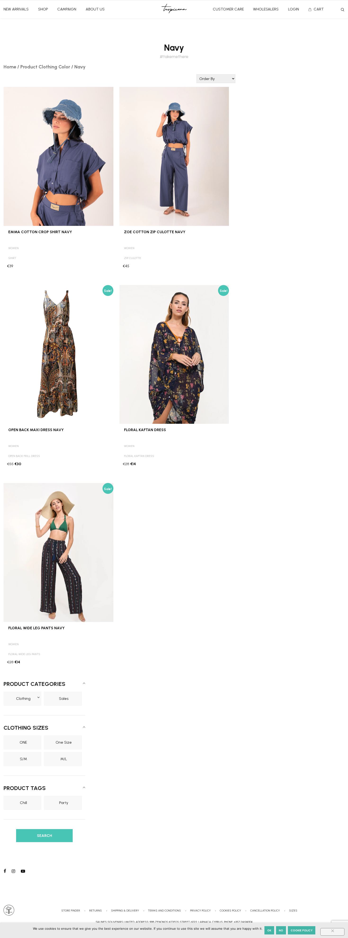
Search (342, 10)
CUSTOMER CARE (228, 9)
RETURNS (95, 910)
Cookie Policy (301, 930)
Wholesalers (266, 9)
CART (319, 9)
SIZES (293, 910)
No (281, 930)
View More (58, 92)
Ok (269, 930)
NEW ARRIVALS (16, 9)
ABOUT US (95, 9)
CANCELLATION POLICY (265, 910)
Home (10, 67)
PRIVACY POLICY (200, 910)
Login (293, 9)
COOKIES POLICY (230, 910)
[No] (332, 932)
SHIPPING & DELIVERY (125, 910)
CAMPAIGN (66, 9)
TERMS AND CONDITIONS (164, 910)
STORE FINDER (70, 910)
